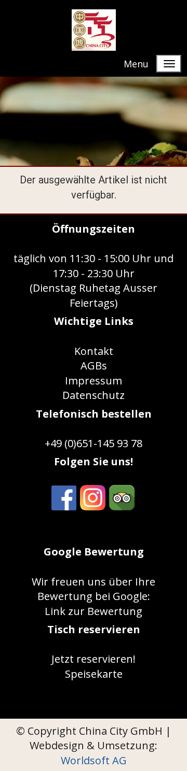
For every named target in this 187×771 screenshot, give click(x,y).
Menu (136, 64)
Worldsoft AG (94, 760)
